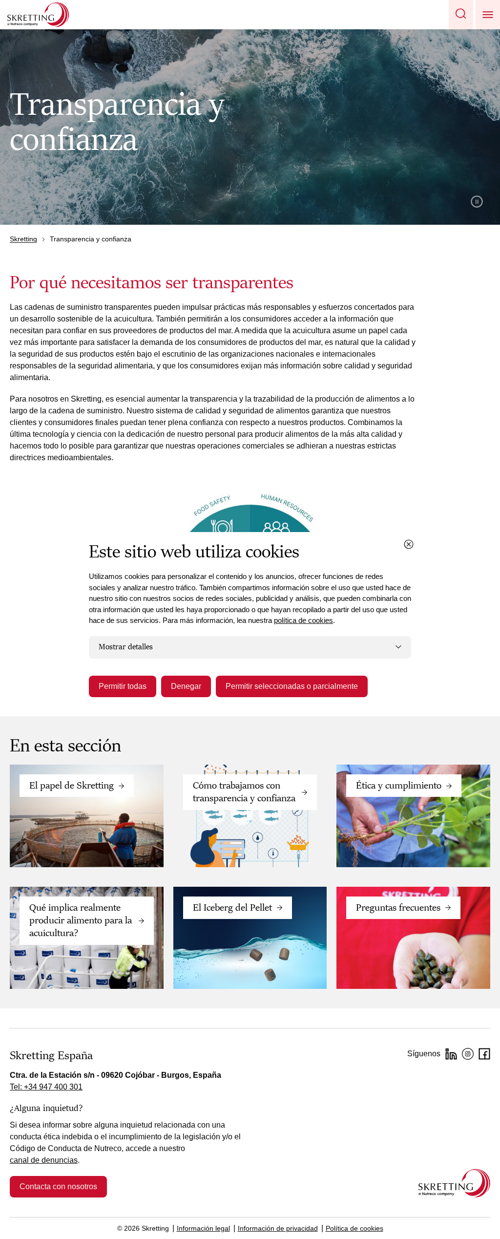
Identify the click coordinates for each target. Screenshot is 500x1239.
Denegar (186, 686)
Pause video (477, 201)
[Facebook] (484, 1054)
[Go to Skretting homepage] (38, 14)
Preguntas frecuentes (398, 907)
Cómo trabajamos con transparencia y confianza (244, 792)
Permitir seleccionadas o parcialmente (292, 686)
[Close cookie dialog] (408, 544)
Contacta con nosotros (58, 1186)
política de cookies (303, 620)
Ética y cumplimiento (398, 785)
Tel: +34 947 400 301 (46, 1087)
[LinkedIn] (451, 1054)
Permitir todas (122, 686)
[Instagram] (468, 1054)
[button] (461, 14)
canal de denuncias (44, 1160)
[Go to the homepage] (454, 1183)
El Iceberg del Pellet (232, 907)
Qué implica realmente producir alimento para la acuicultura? (80, 920)
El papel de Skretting (71, 785)
